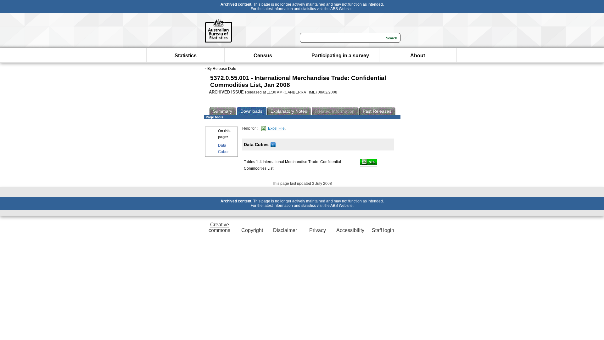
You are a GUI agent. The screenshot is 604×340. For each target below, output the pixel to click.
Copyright (252, 230)
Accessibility (350, 230)
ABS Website (341, 9)
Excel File (276, 128)
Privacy (317, 230)
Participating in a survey (340, 55)
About (417, 55)
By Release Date (221, 68)
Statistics (186, 55)
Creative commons (219, 227)
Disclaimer (285, 230)
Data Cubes (223, 148)
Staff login (383, 230)
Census (263, 55)
